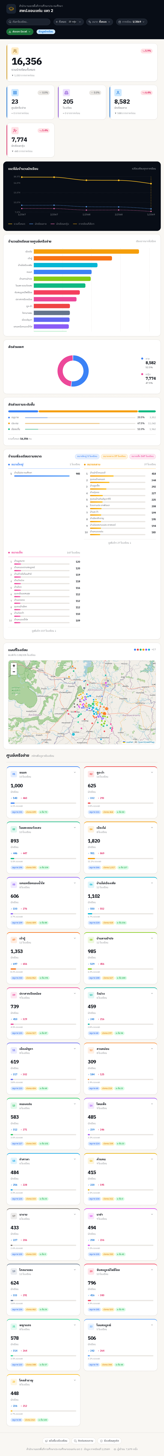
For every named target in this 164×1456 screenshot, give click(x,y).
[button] (14, 666)
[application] (82, 197)
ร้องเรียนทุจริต (111, 1441)
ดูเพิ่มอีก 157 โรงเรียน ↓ (44, 631)
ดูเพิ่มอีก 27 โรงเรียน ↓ (120, 543)
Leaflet (129, 742)
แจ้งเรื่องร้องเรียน (58, 1441)
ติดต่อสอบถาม (85, 1441)
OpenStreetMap (146, 742)
